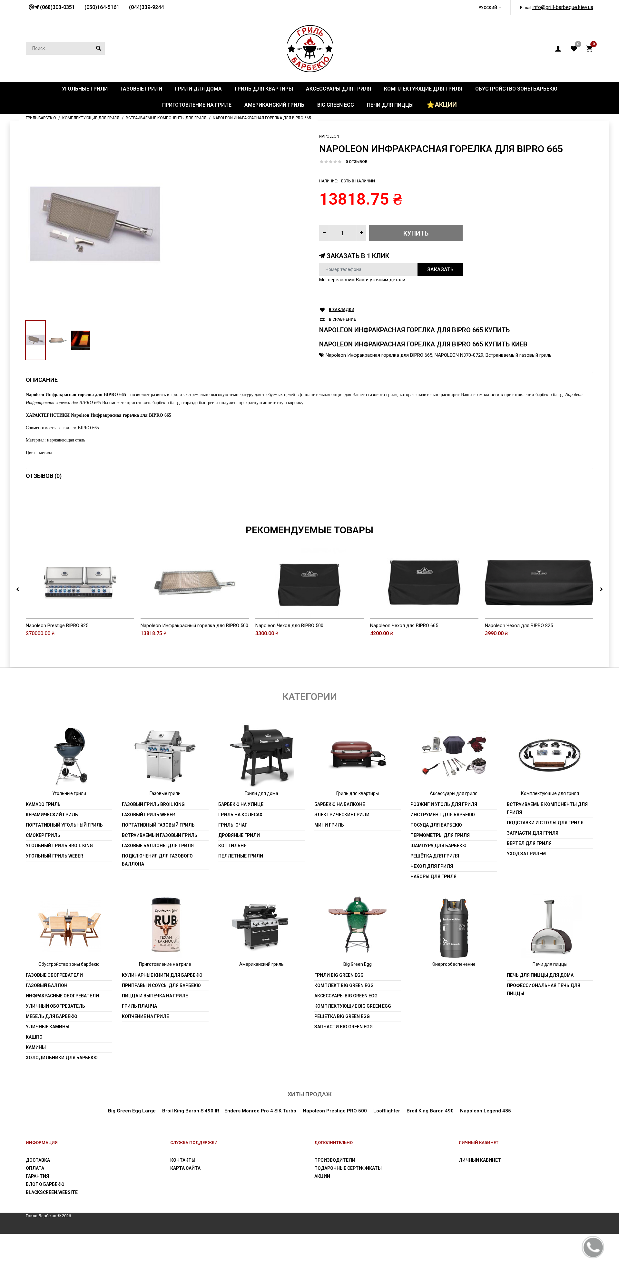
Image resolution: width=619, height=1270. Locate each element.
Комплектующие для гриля (550, 793)
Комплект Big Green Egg (344, 985)
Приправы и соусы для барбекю (161, 985)
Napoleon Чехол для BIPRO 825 (519, 625)
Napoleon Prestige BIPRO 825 (57, 625)
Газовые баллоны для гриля (158, 845)
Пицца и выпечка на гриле (155, 995)
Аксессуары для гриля (453, 793)
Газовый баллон (46, 985)
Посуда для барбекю (436, 825)
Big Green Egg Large (132, 1111)
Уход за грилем (526, 853)
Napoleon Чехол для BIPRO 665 (404, 625)
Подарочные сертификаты (348, 1168)
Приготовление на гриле (165, 964)
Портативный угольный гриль (64, 825)
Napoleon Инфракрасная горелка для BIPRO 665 (379, 355)
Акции (322, 1176)
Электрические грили (341, 814)
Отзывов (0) (44, 475)
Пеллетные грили (240, 855)
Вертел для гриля (529, 843)
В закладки (341, 309)
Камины (36, 1047)
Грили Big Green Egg (339, 975)
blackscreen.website (52, 1192)
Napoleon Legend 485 (485, 1111)
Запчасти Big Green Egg (343, 1026)
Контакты (182, 1160)
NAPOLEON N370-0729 (459, 355)
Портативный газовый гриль (158, 825)
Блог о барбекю (45, 1184)
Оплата (35, 1168)
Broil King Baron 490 (430, 1111)
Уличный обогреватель (55, 1006)
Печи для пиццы (550, 964)
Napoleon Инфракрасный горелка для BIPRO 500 (194, 625)
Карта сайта (185, 1168)
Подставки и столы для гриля (545, 822)
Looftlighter (386, 1111)
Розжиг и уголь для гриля (443, 804)
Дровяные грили (239, 835)
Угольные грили (69, 793)
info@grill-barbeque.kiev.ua (562, 7)
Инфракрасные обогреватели (62, 995)
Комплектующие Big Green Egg (352, 1006)
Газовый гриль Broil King (153, 804)
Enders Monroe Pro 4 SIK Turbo (260, 1111)
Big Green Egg (357, 964)
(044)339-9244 (146, 7)
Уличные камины (47, 1026)
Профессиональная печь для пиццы (543, 989)
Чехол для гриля (431, 866)
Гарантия (37, 1176)
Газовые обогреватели (54, 975)
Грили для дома (261, 793)
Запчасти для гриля (532, 833)
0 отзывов (357, 162)
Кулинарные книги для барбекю (162, 975)
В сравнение (342, 319)
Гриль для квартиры (357, 793)
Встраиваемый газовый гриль (519, 355)
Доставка (38, 1160)
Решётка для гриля (434, 855)
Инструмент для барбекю (442, 814)
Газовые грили (165, 793)
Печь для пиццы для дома (540, 975)
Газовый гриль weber (148, 814)
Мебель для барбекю (51, 1016)
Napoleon (329, 136)
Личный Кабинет (480, 1160)
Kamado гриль (43, 804)
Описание (42, 379)
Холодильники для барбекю (62, 1057)
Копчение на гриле (145, 1016)
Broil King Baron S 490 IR (190, 1111)
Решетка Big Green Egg (342, 1016)
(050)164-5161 (101, 7)
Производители (334, 1160)
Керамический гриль (52, 814)
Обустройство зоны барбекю (69, 964)
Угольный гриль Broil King (59, 845)
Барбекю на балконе (339, 804)
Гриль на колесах (240, 814)
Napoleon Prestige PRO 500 (335, 1111)
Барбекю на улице (240, 804)
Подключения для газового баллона (157, 860)
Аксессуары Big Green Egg (346, 995)
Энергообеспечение (454, 964)
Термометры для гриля (440, 835)
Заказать (440, 270)
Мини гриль (329, 825)
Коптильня (232, 845)
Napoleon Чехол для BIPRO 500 (289, 625)
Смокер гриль (43, 835)
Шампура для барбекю (438, 845)
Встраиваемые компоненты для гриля (547, 808)
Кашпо (34, 1037)
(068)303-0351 (57, 7)
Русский (487, 7)
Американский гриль (261, 964)
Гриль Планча (139, 1006)
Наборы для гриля (433, 876)
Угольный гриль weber (54, 855)
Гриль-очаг (232, 825)
